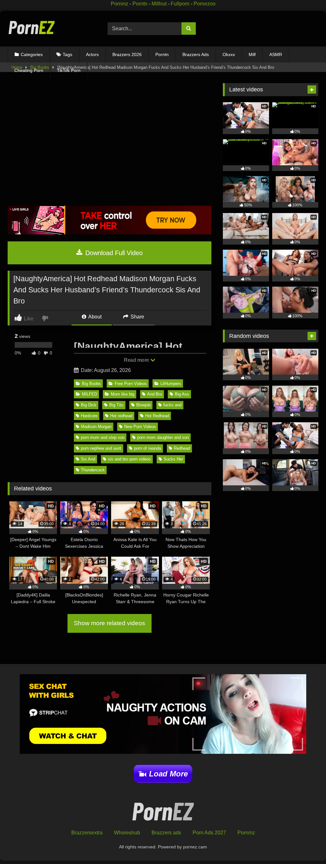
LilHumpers (170, 383)
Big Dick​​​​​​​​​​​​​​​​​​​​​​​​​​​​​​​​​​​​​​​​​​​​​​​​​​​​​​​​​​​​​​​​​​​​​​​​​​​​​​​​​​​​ (88, 405)
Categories (32, 54)
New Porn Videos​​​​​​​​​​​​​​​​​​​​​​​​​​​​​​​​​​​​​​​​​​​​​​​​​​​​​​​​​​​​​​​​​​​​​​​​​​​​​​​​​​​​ (140, 426)
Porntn (139, 3)
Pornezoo (205, 3)
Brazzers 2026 (127, 54)
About (94, 316)
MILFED (89, 394)
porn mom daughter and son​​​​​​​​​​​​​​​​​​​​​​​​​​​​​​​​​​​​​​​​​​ (163, 437)
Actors (92, 54)
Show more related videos (109, 623)
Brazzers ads (166, 832)
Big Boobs (91, 383)
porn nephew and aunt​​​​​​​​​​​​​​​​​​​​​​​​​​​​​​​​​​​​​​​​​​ (101, 448)
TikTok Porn (69, 70)
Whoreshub (127, 832)
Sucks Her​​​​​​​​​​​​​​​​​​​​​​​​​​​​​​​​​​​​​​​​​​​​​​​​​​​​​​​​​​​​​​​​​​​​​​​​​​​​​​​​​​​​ (173, 459)
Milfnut (159, 3)
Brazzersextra (87, 832)
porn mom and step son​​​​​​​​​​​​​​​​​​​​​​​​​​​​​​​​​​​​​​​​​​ (102, 437)
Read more (137, 360)
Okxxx (229, 54)
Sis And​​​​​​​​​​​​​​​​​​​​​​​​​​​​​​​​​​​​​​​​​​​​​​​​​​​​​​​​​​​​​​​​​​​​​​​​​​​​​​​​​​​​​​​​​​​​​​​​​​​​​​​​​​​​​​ (88, 459)
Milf (252, 54)
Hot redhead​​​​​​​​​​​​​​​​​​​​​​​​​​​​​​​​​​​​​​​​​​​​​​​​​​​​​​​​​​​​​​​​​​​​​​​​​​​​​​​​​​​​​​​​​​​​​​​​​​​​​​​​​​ (121, 415)
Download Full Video (113, 252)
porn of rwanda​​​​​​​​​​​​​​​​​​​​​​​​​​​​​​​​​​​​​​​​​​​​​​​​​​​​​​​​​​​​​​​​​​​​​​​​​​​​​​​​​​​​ (147, 448)
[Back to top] (306, 845)
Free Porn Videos (131, 383)
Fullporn (180, 3)
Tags (67, 54)
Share (136, 316)
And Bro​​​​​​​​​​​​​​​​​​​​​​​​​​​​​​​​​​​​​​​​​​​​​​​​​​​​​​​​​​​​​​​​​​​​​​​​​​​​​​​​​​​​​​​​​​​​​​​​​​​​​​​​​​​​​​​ (154, 394)
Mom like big (122, 394)
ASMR (275, 54)
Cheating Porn (28, 70)
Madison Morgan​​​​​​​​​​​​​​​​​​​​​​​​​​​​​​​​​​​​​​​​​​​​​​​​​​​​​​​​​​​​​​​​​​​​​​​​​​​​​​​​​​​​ (96, 426)
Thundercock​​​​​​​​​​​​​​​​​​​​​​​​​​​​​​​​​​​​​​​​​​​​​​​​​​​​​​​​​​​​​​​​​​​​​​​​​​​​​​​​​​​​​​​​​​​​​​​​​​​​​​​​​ (93, 470)
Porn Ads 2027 (209, 832)
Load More (168, 773)
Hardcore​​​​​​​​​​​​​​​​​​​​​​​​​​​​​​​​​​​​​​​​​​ (89, 415)
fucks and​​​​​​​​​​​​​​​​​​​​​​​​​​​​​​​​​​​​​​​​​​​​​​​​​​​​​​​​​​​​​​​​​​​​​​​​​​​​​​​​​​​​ (172, 405)
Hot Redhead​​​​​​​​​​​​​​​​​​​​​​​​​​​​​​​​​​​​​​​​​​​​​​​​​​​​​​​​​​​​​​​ (157, 415)
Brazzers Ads (195, 54)
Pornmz (119, 3)
